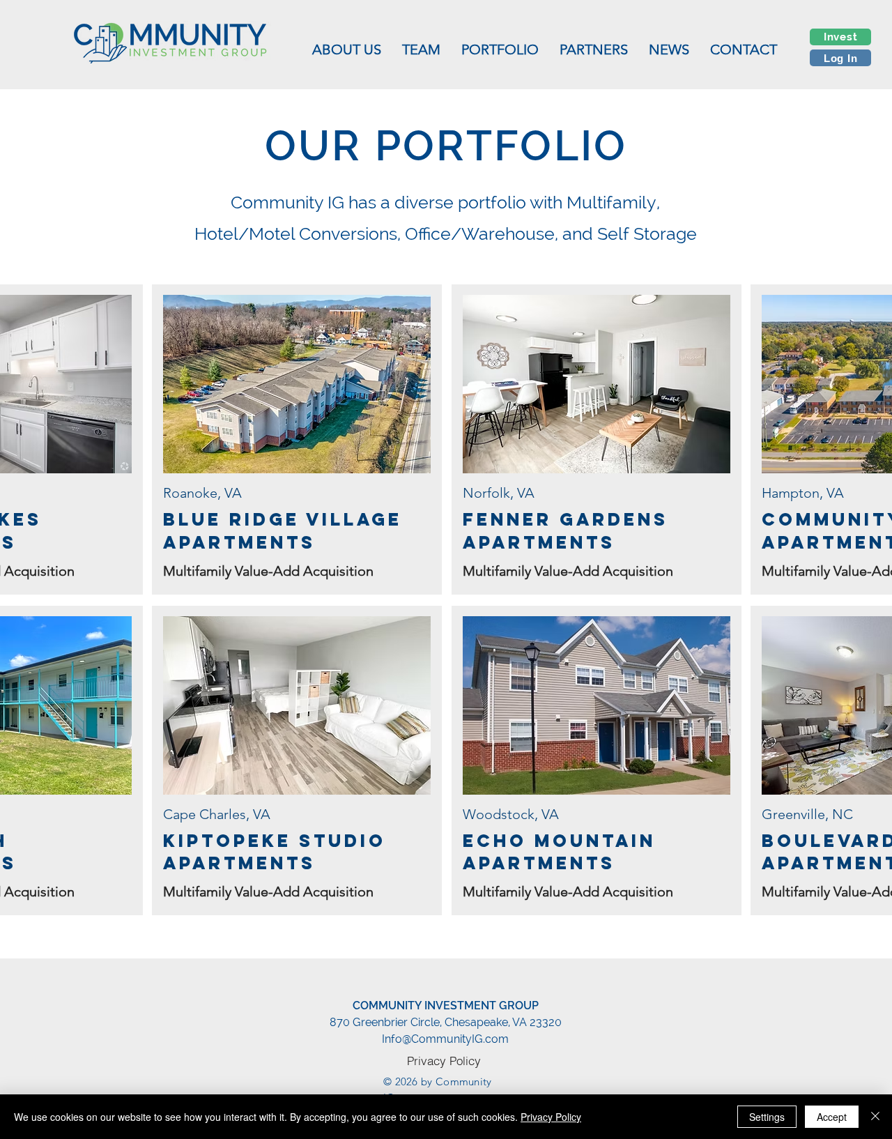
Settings (767, 1117)
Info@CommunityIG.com (445, 1039)
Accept (832, 1117)
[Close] (875, 1117)
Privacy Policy (551, 1117)
